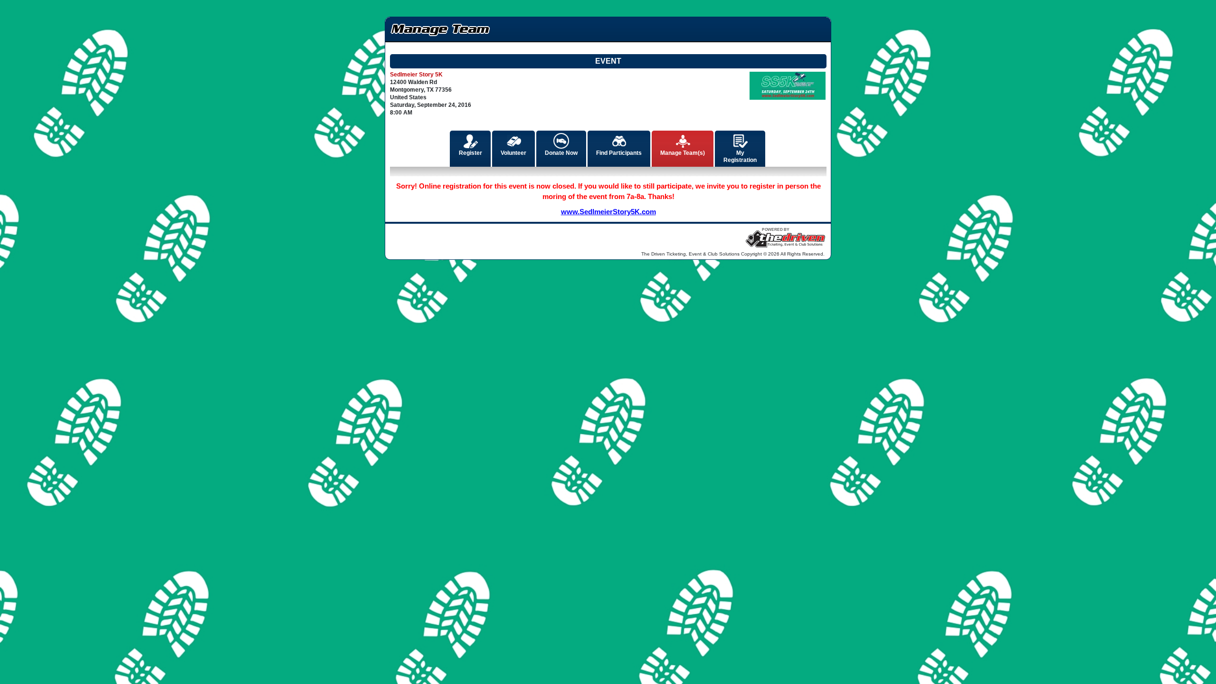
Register (470, 153)
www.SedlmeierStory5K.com (608, 212)
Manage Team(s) (682, 153)
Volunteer (513, 153)
